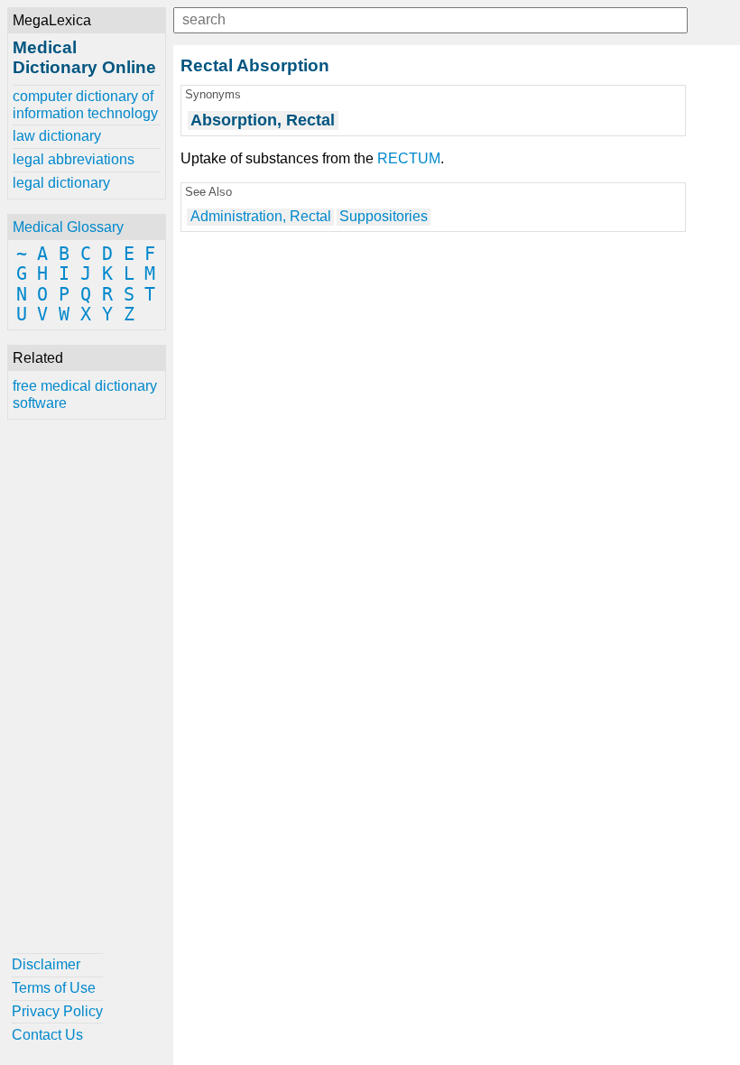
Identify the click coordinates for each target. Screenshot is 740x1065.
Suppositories (383, 216)
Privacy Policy (57, 1011)
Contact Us (47, 1034)
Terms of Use (54, 988)
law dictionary (57, 136)
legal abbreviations (73, 159)
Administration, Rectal (260, 216)
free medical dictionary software (85, 394)
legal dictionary (61, 182)
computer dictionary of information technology (85, 104)
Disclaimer (46, 964)
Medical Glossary (68, 227)
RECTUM (408, 158)
